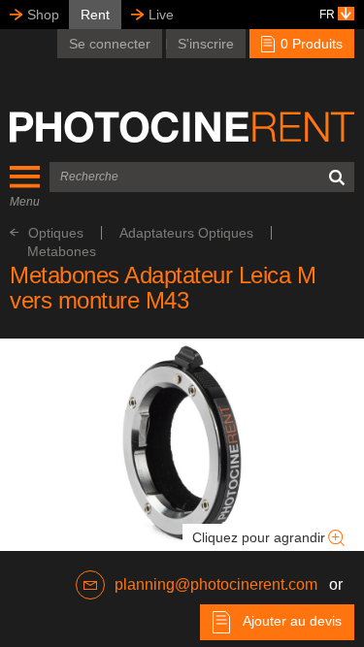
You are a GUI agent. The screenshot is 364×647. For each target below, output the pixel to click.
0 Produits (310, 43)
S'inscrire (206, 43)
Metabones (61, 251)
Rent (95, 14)
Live (161, 14)
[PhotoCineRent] (182, 127)
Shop (43, 14)
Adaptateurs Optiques (186, 233)
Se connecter (109, 43)
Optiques (55, 233)
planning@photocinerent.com (216, 584)
